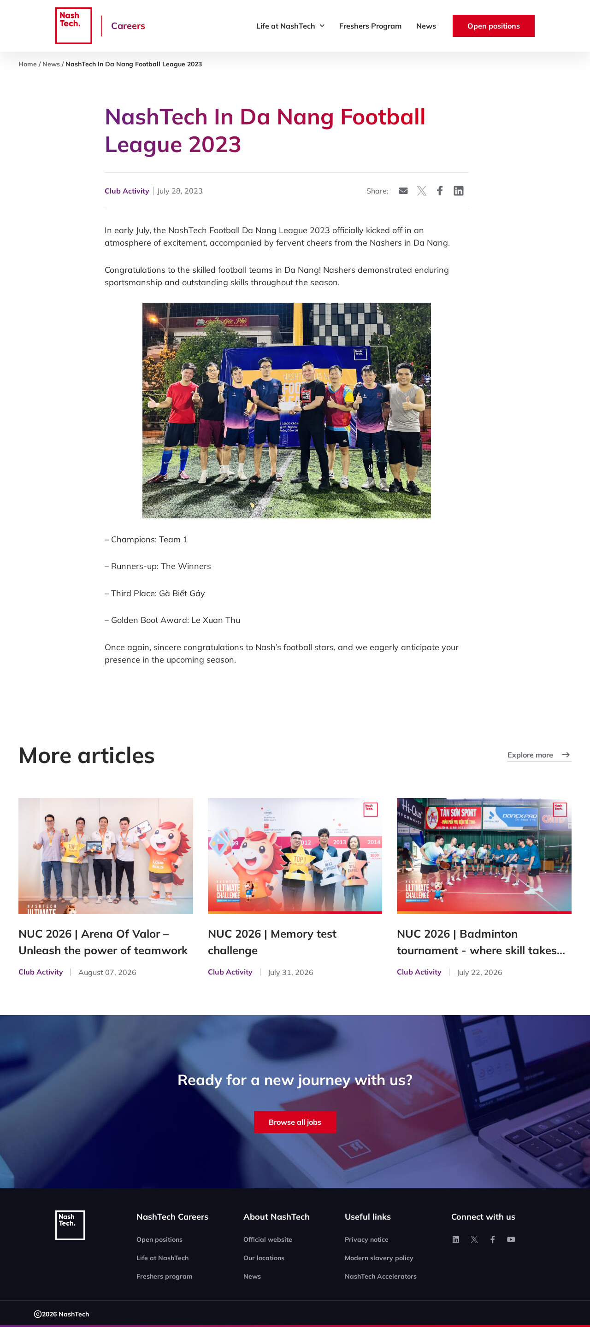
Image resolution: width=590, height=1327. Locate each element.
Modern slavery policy (379, 1258)
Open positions (159, 1239)
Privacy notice (367, 1239)
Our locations (263, 1258)
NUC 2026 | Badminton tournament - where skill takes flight (477, 942)
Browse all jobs (295, 1122)
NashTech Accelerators (381, 1276)
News (426, 25)
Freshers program (164, 1276)
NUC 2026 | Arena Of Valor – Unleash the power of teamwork (103, 942)
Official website (267, 1239)
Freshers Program (370, 25)
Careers (128, 25)
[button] (403, 190)
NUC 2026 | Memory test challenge (272, 942)
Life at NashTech (285, 25)
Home (27, 64)
